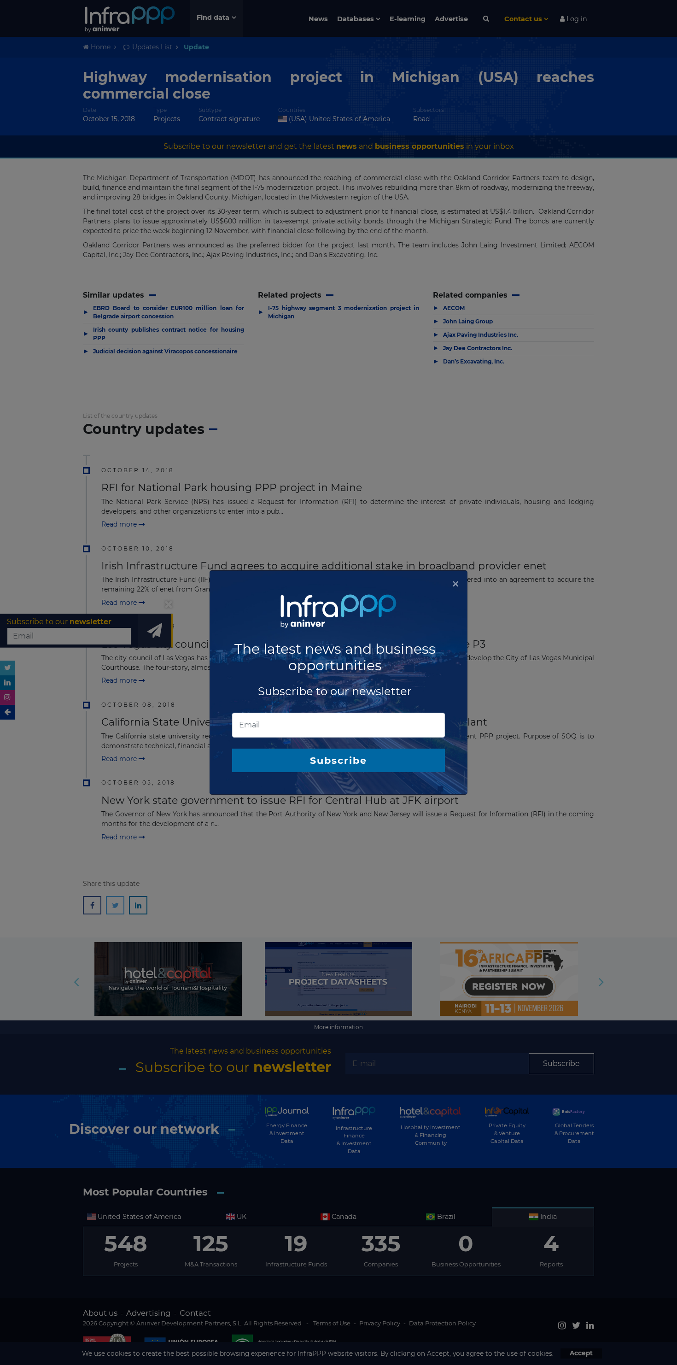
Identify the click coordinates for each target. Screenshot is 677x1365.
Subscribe (338, 760)
